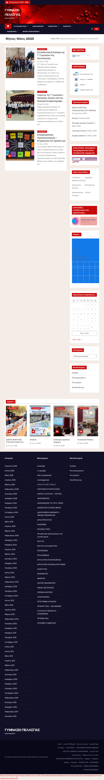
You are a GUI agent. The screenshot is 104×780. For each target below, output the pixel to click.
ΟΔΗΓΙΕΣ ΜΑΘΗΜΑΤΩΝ (46, 583)
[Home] (8, 26)
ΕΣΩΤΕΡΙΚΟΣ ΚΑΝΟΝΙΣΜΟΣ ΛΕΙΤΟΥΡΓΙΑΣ (69, 759)
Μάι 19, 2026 (60, 446)
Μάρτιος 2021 (9, 665)
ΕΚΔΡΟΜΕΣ (41, 524)
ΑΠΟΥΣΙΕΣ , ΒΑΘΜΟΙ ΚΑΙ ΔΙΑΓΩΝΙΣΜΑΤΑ (75, 751)
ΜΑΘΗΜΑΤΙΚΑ (42, 574)
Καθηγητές (87, 759)
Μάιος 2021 (9, 656)
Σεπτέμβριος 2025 (11, 512)
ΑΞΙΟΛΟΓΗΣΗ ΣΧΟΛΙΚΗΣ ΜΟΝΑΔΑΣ (87, 748)
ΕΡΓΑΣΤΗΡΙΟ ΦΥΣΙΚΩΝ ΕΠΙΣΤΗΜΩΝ (51, 564)
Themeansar (44, 757)
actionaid (41, 466)
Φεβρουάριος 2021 (11, 670)
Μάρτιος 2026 (10, 484)
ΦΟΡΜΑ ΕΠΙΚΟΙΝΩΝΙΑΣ (31, 31)
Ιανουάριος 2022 (11, 623)
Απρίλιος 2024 (10, 549)
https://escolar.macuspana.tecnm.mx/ (86, 775)
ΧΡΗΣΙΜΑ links (42, 618)
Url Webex (61, 748)
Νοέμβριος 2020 (11, 684)
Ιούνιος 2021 (9, 651)
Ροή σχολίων (76, 382)
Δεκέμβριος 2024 (11, 540)
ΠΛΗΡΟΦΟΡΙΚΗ (43, 597)
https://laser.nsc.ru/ (28, 775)
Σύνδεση (75, 373)
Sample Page (93, 744)
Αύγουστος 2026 (11, 466)
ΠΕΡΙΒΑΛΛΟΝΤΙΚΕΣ (45, 592)
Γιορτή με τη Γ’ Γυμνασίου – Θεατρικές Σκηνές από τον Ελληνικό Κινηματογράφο (50, 98)
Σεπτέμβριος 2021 (11, 642)
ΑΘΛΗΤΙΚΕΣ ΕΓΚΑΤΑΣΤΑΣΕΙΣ (48, 489)
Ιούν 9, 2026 (36, 443)
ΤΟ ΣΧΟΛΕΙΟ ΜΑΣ (20, 26)
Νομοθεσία (74, 762)
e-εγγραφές (41, 471)
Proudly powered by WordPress (15, 757)
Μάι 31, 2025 (44, 62)
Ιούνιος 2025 (9, 517)
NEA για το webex (82, 744)
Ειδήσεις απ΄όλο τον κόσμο (90, 755)
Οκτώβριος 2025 (11, 508)
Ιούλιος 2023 (9, 572)
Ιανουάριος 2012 (10, 716)
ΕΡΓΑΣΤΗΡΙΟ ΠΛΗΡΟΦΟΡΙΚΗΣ (49, 560)
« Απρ (74, 339)
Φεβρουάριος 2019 (11, 698)
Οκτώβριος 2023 (11, 568)
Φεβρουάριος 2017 (11, 711)
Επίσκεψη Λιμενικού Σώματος (82, 123)
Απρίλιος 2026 (10, 480)
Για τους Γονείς (94, 751)
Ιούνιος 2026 (9, 471)
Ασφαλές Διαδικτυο (79, 136)
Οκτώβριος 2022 (11, 591)
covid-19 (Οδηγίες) (69, 744)
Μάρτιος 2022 (10, 614)
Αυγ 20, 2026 (12, 446)
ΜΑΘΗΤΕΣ (67, 26)
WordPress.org (78, 387)
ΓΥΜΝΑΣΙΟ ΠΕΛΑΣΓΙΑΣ (22, 730)
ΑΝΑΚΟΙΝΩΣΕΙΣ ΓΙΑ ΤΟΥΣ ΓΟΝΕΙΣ (50, 503)
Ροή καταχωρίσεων (79, 378)
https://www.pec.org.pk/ (10, 775)
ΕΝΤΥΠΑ (40, 541)
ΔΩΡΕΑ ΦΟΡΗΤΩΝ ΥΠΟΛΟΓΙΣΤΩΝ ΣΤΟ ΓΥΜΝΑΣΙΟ (14, 442)
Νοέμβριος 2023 (11, 563)
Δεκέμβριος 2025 (11, 498)
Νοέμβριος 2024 (11, 545)
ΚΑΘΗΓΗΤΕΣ (53, 26)
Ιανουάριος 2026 (11, 494)
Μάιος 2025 (9, 522)
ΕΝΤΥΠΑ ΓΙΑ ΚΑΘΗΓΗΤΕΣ (47, 546)
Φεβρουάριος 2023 (12, 582)
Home (53, 39)
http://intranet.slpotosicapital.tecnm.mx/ (53, 775)
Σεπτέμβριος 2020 (11, 693)
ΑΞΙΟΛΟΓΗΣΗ (70, 748)
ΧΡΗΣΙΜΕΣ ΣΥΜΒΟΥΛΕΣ (46, 623)
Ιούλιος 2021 (9, 647)
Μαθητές (66, 762)
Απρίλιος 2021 (10, 661)
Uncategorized (12, 408)
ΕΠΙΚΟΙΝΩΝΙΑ (42, 550)
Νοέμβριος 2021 (10, 633)
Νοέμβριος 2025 (11, 503)
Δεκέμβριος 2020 (11, 679)
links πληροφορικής (44, 475)
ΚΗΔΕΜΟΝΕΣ (12, 31)
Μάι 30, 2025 (44, 104)
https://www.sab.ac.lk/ (9, 778)
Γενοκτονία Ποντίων (79, 131)
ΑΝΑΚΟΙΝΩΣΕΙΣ (38, 26)
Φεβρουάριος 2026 (12, 489)
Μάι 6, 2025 (44, 144)
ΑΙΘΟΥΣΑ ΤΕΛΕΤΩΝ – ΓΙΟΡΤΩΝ (49, 494)
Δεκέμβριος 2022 (11, 586)
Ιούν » (79, 339)
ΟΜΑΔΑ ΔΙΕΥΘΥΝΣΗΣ (45, 588)
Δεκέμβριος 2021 (11, 628)
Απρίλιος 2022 (10, 610)
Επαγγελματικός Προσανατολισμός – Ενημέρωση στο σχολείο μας (51, 137)
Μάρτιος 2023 (10, 577)
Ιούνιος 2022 (9, 600)
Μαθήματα (95, 759)
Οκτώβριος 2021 (10, 637)
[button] (92, 29)
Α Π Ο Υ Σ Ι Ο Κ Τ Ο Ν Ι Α (46, 484)
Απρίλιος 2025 (10, 526)
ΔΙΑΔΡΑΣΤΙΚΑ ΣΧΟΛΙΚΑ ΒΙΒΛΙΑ (49, 508)
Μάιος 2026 (9, 475)
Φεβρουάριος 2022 (12, 619)
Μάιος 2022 (9, 605)
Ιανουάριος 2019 (10, 702)
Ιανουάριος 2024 (11, 559)
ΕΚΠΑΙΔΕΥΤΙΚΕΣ (43, 529)
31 (91, 327)
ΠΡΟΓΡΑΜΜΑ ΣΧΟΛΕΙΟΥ (46, 601)
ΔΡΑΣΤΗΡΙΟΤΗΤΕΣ (44, 520)
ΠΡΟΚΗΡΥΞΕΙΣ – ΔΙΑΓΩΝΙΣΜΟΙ (49, 606)
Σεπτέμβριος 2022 (11, 596)
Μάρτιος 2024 (10, 554)
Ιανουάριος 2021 (10, 674)
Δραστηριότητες (76, 755)
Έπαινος (75, 118)
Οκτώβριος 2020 (11, 688)
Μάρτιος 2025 (10, 531)
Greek (77, 56)
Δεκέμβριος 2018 (11, 707)
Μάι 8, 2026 (84, 443)
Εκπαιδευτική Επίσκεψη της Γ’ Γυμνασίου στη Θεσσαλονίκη (51, 55)
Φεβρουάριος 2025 (12, 535)
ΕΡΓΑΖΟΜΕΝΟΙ (43, 555)
